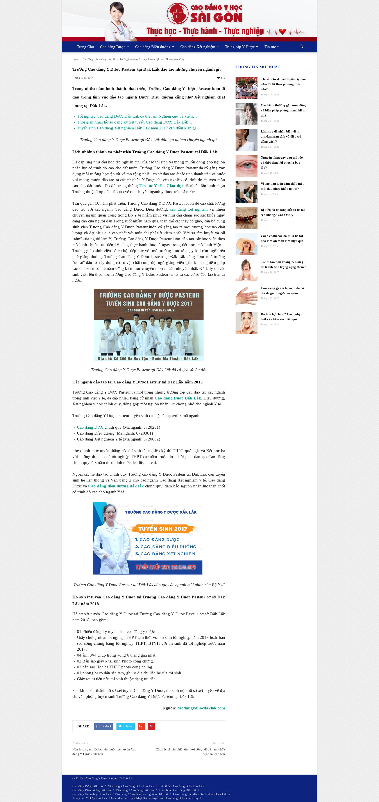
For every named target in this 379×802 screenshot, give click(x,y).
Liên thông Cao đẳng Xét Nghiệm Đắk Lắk (200, 794)
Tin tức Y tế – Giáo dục (161, 185)
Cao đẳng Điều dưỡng (152, 47)
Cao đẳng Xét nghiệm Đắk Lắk (91, 794)
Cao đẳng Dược (112, 47)
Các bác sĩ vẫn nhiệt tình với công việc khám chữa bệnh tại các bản (190, 752)
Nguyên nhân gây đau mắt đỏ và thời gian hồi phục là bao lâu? (282, 162)
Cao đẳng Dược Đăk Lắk (178, 398)
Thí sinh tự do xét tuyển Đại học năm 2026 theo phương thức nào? (283, 84)
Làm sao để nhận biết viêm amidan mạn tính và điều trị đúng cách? (281, 136)
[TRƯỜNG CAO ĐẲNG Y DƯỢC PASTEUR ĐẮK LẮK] (189, 20)
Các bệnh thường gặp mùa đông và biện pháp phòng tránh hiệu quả (283, 110)
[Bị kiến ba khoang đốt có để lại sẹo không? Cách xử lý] (246, 218)
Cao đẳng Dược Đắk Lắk (87, 786)
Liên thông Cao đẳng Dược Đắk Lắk (181, 786)
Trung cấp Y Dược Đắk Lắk (89, 798)
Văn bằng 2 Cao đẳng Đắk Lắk (135, 790)
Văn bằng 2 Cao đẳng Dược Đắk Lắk (131, 786)
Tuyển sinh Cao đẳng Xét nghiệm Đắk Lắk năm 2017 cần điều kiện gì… (138, 128)
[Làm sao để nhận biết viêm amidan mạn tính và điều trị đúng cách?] (246, 140)
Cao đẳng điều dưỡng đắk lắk (116, 486)
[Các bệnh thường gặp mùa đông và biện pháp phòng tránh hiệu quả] (246, 114)
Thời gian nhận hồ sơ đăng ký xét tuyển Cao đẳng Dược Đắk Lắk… (134, 122)
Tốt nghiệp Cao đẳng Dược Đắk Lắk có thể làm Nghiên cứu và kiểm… (137, 116)
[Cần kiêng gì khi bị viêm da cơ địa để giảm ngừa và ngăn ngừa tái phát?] (246, 297)
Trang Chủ (85, 47)
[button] (301, 47)
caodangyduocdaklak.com (201, 708)
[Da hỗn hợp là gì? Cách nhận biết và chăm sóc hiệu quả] (246, 323)
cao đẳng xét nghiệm (189, 209)
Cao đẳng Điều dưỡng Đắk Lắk (91, 790)
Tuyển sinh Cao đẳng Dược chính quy (174, 798)
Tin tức (270, 47)
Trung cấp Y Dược (240, 47)
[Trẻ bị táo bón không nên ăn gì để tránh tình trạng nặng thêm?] (246, 270)
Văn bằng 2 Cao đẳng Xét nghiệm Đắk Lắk (141, 794)
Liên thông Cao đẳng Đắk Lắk (178, 790)
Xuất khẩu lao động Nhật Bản (129, 798)
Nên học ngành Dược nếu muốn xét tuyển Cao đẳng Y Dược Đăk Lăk (104, 752)
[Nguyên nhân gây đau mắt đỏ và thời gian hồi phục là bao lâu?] (246, 166)
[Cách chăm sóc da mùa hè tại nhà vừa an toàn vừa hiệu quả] (246, 244)
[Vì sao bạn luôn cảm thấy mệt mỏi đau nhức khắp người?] (246, 192)
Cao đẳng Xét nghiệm (197, 47)
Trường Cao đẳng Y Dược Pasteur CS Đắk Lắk (105, 778)
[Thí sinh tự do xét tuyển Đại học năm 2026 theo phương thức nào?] (246, 88)
